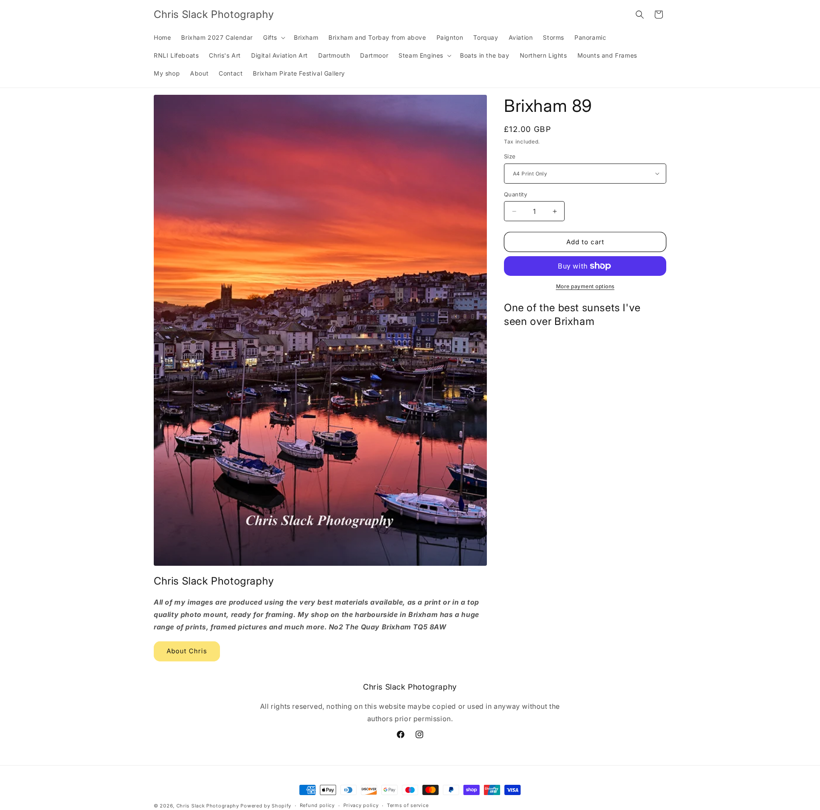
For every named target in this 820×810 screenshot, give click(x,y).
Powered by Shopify (265, 806)
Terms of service (407, 806)
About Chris (187, 651)
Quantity (515, 194)
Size (510, 156)
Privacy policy (361, 806)
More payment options (585, 286)
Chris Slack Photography (207, 806)
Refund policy (317, 806)
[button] (273, 38)
